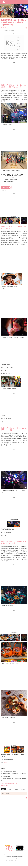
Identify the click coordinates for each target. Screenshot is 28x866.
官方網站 (6, 762)
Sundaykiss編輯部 (4, 30)
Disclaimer (11, 857)
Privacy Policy (16, 857)
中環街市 (10, 789)
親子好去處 (3, 27)
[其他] (26, 28)
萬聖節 (16, 789)
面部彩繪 (23, 789)
